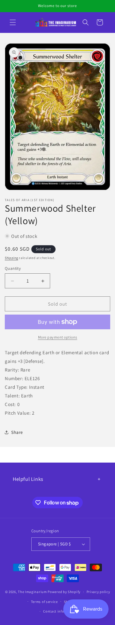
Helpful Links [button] (28, 479)
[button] (13, 22)
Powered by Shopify (64, 592)
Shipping (11, 258)
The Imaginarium (32, 592)
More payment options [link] (57, 337)
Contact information (60, 611)
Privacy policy (98, 592)
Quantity (13, 268)
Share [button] (17, 432)
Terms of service (44, 601)
